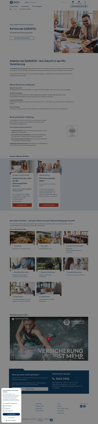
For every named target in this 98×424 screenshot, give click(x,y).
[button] (11, 420)
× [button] (19, 389)
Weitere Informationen (15, 400)
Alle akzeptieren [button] (11, 414)
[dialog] (11, 405)
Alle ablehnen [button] (11, 417)
